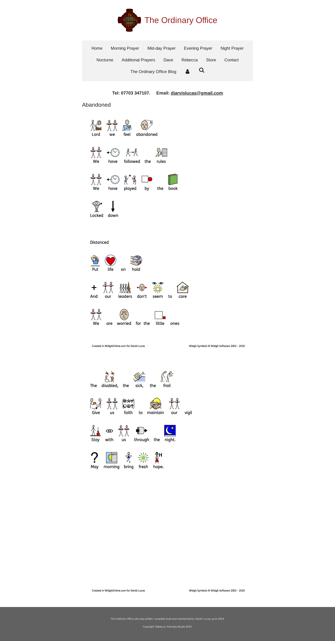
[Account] (187, 72)
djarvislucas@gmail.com (197, 92)
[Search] (202, 70)
